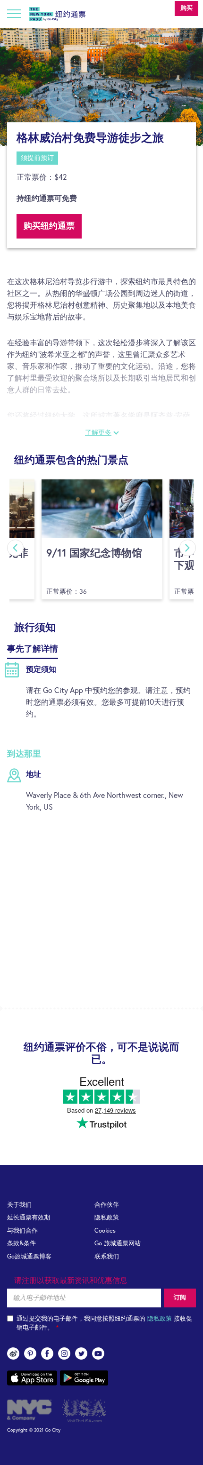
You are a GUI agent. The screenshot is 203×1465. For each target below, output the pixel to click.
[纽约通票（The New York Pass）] (57, 12)
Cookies (105, 1231)
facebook (47, 1353)
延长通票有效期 (28, 1218)
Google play (84, 1377)
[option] (101, 87)
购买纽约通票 (49, 226)
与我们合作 (22, 1231)
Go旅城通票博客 (29, 1257)
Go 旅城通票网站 (117, 1244)
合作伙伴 (106, 1205)
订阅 (180, 1298)
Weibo (13, 1353)
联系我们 (106, 1257)
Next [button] (187, 548)
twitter (81, 1353)
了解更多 (98, 433)
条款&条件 (21, 1244)
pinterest (30, 1353)
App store (32, 1377)
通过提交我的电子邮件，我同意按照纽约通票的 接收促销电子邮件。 (104, 1323)
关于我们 (19, 1205)
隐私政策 (106, 1218)
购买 (186, 8)
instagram (64, 1353)
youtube (98, 1353)
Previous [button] (15, 548)
